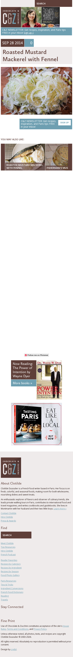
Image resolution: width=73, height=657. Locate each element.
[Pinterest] (11, 613)
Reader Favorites (9, 560)
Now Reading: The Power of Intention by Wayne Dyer (23, 370)
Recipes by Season (10, 571)
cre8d (13, 649)
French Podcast (8, 554)
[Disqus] (36, 217)
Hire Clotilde (7, 517)
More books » (22, 383)
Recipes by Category (11, 564)
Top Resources (8, 547)
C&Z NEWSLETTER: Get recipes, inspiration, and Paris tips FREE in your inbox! (45, 123)
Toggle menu (4, 3)
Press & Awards (8, 520)
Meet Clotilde (7, 543)
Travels (4, 599)
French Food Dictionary (12, 592)
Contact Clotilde (8, 513)
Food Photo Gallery (10, 575)
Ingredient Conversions (12, 588)
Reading (5, 595)
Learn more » (60, 508)
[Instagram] (16, 613)
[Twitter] (6, 613)
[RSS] (21, 613)
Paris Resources (8, 580)
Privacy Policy (40, 629)
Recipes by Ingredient (11, 567)
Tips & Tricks (7, 584)
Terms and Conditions (17, 629)
